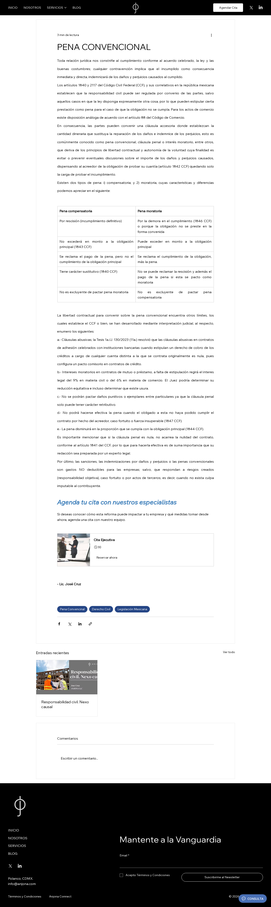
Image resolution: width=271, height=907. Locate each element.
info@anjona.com (22, 884)
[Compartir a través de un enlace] (90, 624)
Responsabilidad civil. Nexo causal (65, 704)
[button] (135, 549)
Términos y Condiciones (24, 896)
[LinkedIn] (260, 7)
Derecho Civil (101, 609)
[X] (251, 7)
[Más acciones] (211, 34)
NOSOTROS (17, 838)
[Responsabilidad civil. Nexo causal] (66, 677)
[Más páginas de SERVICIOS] (65, 8)
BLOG (12, 853)
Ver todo (229, 652)
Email (124, 855)
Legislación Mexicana (132, 609)
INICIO (13, 830)
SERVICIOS (17, 846)
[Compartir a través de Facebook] (59, 624)
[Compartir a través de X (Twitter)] (70, 624)
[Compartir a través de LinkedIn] (80, 624)
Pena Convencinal (72, 609)
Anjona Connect (60, 896)
